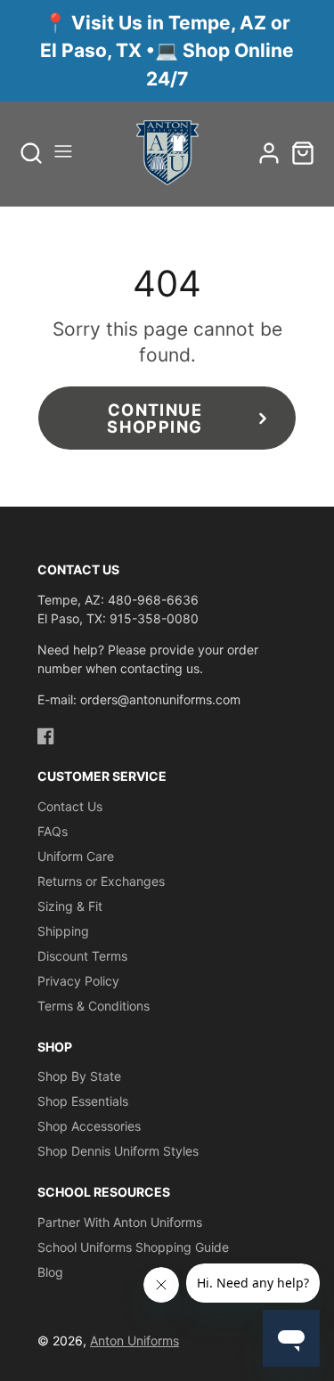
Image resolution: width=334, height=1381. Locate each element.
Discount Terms (82, 955)
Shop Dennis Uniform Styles (118, 1150)
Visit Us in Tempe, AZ (171, 23)
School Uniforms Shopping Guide (133, 1247)
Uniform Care (75, 856)
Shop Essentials (82, 1101)
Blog (50, 1271)
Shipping (63, 930)
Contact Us (69, 806)
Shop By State (79, 1076)
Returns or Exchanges (101, 881)
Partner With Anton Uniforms (119, 1222)
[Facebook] (45, 735)
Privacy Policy (78, 980)
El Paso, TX (93, 50)
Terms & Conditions (93, 1005)
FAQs (52, 831)
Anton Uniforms (134, 1340)
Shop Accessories (89, 1125)
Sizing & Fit (69, 906)
